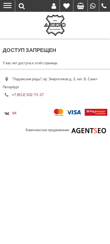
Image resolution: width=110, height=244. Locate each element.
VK (14, 113)
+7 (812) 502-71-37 (28, 95)
